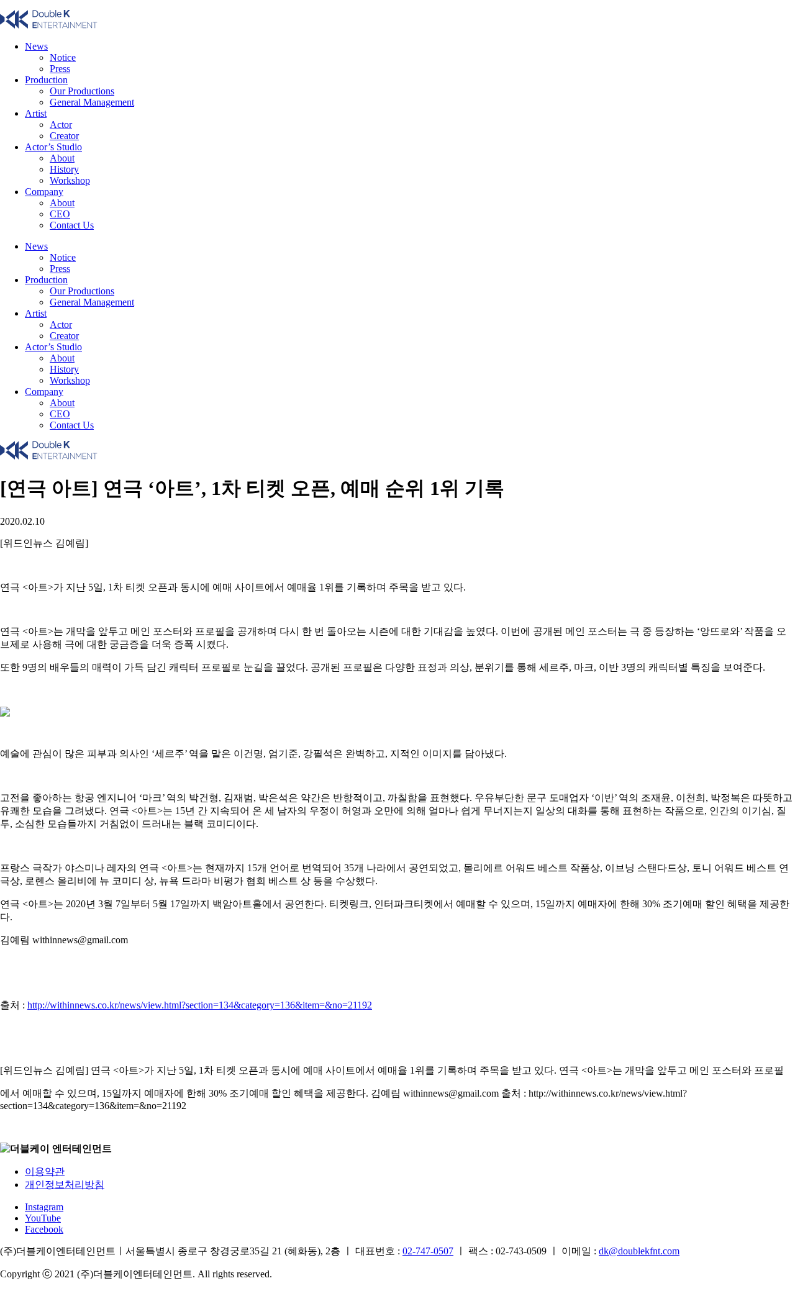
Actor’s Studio (53, 147)
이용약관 (45, 1171)
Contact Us (72, 225)
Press (60, 68)
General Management (92, 102)
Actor (61, 124)
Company (44, 191)
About (62, 158)
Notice (63, 57)
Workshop (70, 180)
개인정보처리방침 (64, 1184)
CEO (60, 214)
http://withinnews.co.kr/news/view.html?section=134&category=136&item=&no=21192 (199, 1005)
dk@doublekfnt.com (639, 1251)
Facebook (44, 1229)
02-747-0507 (427, 1251)
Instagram (44, 1207)
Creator (64, 135)
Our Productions (82, 91)
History (64, 169)
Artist (36, 113)
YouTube (43, 1218)
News (36, 46)
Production (46, 80)
